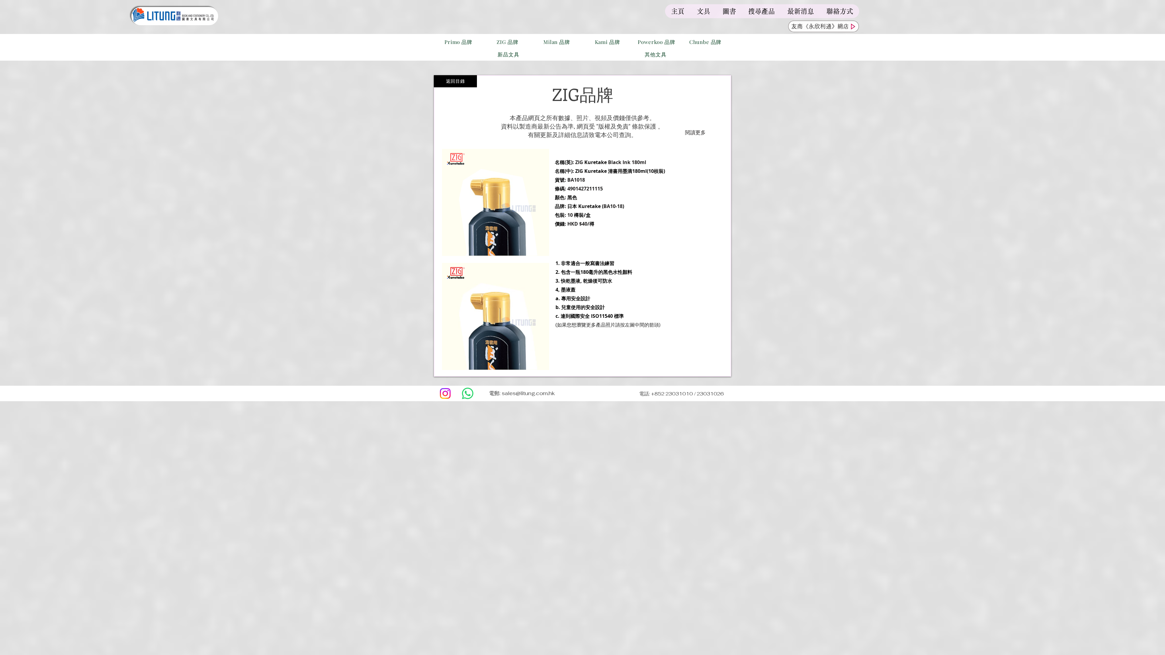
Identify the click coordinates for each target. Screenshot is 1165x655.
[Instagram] (445, 393)
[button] (495, 316)
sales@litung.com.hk (528, 393)
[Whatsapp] (468, 393)
